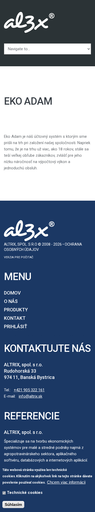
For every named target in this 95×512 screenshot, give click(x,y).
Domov (12, 293)
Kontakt (15, 318)
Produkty (16, 309)
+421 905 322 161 (29, 390)
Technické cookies (24, 492)
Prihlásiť (15, 326)
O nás (11, 301)
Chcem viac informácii (66, 482)
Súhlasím (13, 504)
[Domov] (29, 15)
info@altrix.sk (30, 396)
